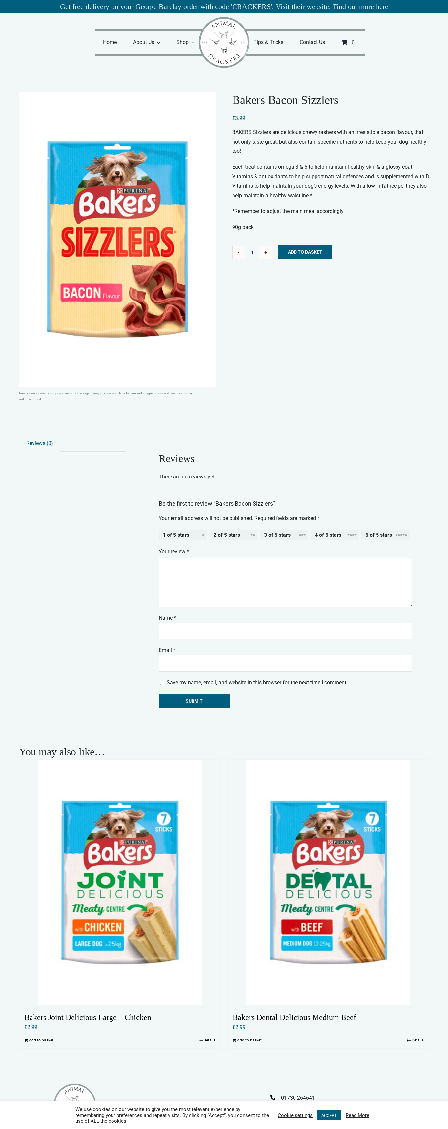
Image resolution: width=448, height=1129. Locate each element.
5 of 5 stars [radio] (378, 535)
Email (167, 650)
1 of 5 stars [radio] (176, 535)
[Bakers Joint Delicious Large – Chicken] (119, 882)
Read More (357, 1115)
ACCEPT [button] (329, 1115)
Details (209, 1040)
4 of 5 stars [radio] (328, 535)
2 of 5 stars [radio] (227, 535)
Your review (174, 551)
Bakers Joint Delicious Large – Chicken (87, 1017)
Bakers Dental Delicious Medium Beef (294, 1017)
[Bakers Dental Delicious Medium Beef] (328, 882)
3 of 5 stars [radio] (277, 535)
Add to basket (305, 252)
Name (167, 618)
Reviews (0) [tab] (39, 443)
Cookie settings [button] (295, 1115)
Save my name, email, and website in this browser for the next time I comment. (257, 682)
